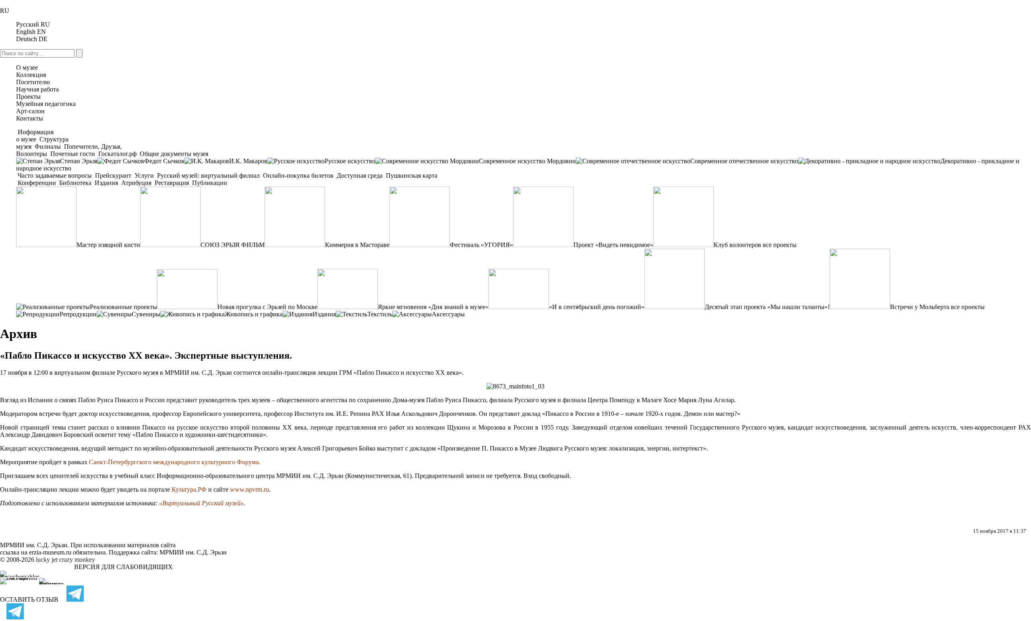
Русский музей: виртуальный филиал (208, 175)
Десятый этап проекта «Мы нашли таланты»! (767, 306)
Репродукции (78, 314)
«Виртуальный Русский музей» (201, 503)
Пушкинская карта (410, 175)
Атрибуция (136, 182)
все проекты (780, 244)
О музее (27, 67)
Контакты (29, 118)
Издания (106, 182)
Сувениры (146, 314)
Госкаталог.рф (117, 153)
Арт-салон (30, 111)
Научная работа (37, 89)
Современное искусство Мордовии (527, 161)
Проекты (28, 96)
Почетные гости (73, 153)
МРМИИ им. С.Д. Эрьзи (193, 552)
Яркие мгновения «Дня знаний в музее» (433, 306)
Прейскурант (113, 175)
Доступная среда (359, 175)
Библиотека (75, 182)
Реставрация (171, 182)
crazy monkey (77, 559)
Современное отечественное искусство (744, 161)
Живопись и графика (254, 314)
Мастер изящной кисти (108, 244)
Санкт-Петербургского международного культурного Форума (174, 462)
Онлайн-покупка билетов (298, 175)
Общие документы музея (173, 153)
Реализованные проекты (123, 306)
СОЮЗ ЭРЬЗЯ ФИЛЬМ (233, 244)
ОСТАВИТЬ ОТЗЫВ (29, 599)
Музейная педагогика (46, 103)
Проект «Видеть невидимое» (613, 244)
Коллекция (31, 74)
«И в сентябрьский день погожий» (596, 306)
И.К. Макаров (248, 161)
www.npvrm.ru (249, 489)
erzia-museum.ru (50, 552)
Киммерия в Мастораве (357, 244)
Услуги (144, 175)
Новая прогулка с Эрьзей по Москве (267, 306)
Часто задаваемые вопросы (54, 175)
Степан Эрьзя (78, 161)
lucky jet (47, 559)
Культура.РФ (189, 489)
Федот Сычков (164, 161)
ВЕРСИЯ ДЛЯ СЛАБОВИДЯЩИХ (123, 566)
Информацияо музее (35, 136)
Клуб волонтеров (737, 244)
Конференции (37, 182)
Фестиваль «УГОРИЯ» (481, 244)
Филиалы (47, 146)
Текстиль (379, 314)
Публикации (208, 182)
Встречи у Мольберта (919, 306)
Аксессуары (448, 314)
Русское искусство (350, 161)
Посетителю (33, 82)
